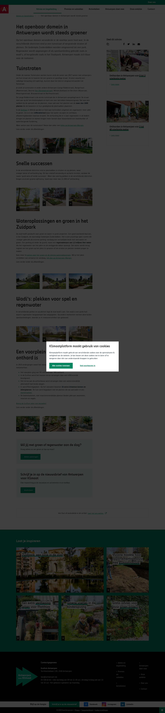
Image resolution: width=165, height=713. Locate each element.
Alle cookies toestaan (61, 366)
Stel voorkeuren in (87, 366)
